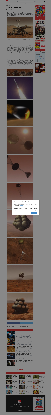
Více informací (21, 205)
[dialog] (25, 207)
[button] (25, 206)
